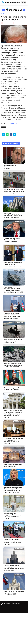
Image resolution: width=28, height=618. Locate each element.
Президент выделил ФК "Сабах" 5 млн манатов (12, 389)
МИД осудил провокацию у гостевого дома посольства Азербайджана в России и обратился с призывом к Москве (13, 414)
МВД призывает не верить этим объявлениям (13, 465)
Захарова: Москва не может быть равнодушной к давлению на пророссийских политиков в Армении (13, 489)
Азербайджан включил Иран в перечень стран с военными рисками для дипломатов (14, 191)
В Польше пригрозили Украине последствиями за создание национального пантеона (13, 541)
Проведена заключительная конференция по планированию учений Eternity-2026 (13, 440)
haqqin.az (13, 123)
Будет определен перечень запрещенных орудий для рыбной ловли (13, 340)
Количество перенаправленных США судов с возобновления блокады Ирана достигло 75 (13, 289)
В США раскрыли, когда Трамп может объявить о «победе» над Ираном (12, 240)
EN (4, 13)
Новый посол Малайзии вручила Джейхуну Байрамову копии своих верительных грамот (12, 315)
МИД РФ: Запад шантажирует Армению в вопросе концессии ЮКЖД (14, 593)
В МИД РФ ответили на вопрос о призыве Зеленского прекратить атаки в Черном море (14, 567)
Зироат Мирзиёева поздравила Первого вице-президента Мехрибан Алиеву (13, 515)
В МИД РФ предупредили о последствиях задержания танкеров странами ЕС (13, 215)
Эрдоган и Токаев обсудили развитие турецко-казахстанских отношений (13, 264)
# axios (9, 127)
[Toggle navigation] (3, 10)
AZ (2, 13)
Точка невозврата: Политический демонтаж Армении (12, 166)
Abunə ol (24, 2)
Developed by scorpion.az (18, 606)
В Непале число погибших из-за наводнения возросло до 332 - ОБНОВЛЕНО (13, 365)
